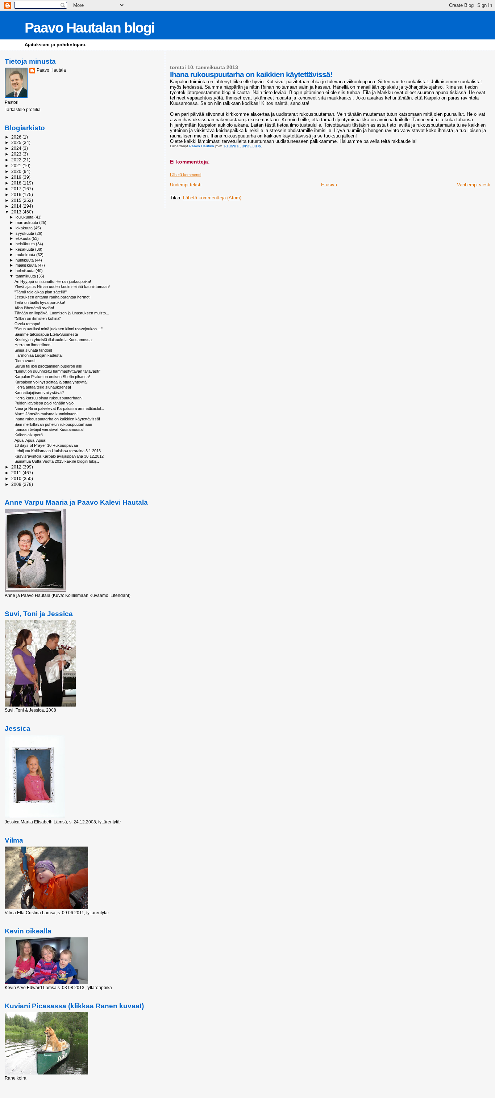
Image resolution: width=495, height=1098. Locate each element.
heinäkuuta (26, 244)
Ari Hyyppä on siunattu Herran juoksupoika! (52, 281)
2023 (16, 154)
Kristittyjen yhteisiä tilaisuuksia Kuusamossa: (53, 340)
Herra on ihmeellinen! (32, 345)
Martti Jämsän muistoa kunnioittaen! (46, 414)
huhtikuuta (25, 260)
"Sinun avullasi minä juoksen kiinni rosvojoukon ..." (58, 329)
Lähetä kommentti (185, 175)
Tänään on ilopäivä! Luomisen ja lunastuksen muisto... (61, 313)
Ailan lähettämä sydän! (34, 308)
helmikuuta (26, 270)
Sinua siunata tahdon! (33, 350)
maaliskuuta (27, 265)
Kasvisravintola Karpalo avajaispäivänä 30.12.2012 (59, 456)
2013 (16, 211)
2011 (16, 472)
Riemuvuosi (24, 361)
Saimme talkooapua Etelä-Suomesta (46, 334)
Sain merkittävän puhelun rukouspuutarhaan (53, 424)
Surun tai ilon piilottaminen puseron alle (48, 366)
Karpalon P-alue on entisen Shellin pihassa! (52, 376)
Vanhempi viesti (473, 184)
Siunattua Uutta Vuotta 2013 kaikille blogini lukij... (56, 461)
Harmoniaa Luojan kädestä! (38, 355)
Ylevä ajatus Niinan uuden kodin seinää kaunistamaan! (62, 286)
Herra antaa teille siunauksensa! (42, 387)
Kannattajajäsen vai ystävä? (39, 392)
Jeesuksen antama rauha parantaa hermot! (52, 297)
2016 (16, 194)
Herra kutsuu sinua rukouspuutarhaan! (48, 398)
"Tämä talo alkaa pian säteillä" (40, 292)
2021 (16, 165)
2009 (16, 484)
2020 (16, 171)
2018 (16, 183)
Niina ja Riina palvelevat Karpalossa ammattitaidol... (59, 408)
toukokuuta (26, 255)
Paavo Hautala (51, 70)
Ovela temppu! (27, 324)
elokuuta (24, 238)
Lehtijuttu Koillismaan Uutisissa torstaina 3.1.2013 (57, 451)
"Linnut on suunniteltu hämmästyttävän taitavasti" (57, 371)
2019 (16, 177)
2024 (16, 148)
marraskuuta (27, 222)
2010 (16, 478)
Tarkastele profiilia (23, 109)
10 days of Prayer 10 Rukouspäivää (46, 445)
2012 (16, 467)
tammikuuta (26, 276)
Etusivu (329, 184)
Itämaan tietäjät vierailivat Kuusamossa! (49, 429)
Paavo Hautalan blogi (89, 27)
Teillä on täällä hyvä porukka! (39, 302)
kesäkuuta (25, 249)
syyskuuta (25, 233)
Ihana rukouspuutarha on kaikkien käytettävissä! (57, 419)
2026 (16, 137)
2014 (16, 206)
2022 (16, 159)
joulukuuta (25, 217)
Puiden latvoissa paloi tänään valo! (44, 403)
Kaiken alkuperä (28, 435)
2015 (16, 200)
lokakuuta (25, 228)
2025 (16, 142)
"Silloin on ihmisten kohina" (37, 318)
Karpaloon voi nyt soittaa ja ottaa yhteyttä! (51, 382)
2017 (16, 188)
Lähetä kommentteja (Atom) (212, 197)
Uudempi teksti (185, 184)
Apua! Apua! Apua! (30, 440)
